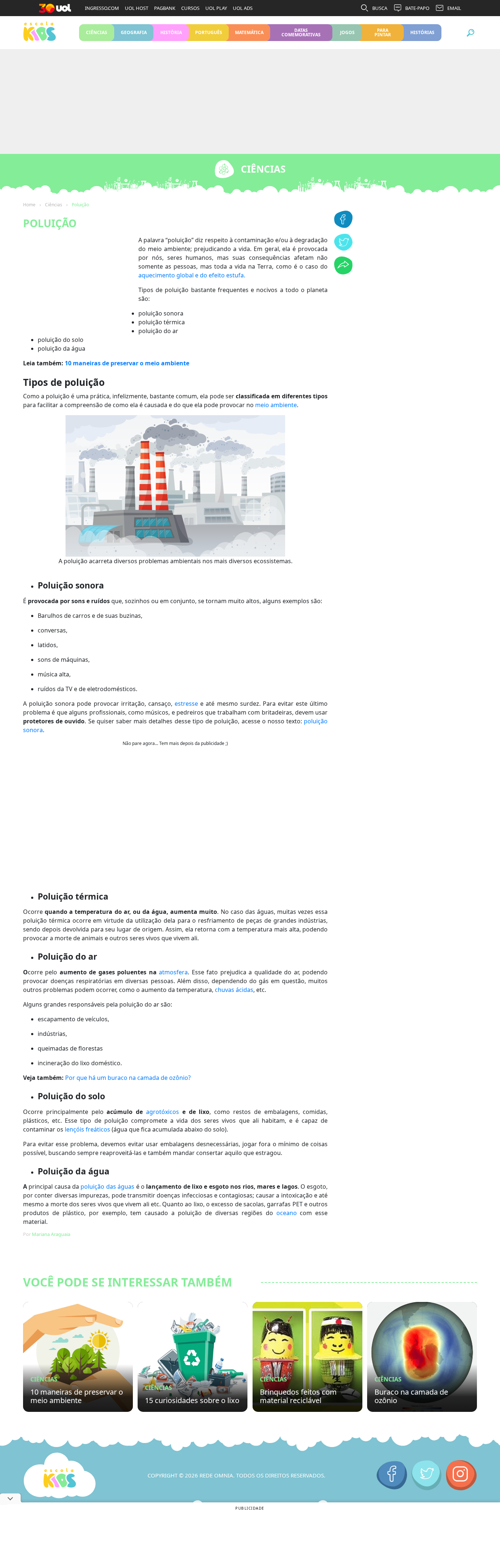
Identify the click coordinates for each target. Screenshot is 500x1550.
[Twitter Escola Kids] (426, 1475)
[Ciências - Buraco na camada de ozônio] (422, 1357)
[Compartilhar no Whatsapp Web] (343, 272)
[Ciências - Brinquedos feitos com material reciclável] (307, 1357)
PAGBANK (164, 8)
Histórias (423, 32)
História (171, 32)
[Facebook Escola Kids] (391, 1475)
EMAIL (454, 8)
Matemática (249, 32)
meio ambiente (276, 405)
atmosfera (173, 972)
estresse (186, 704)
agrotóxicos (162, 1112)
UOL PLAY (216, 8)
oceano (286, 1213)
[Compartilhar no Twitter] (343, 248)
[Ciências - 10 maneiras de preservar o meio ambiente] (78, 1357)
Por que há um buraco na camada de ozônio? (128, 1078)
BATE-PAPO (417, 8)
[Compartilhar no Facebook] (343, 226)
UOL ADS (243, 8)
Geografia (134, 32)
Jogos (347, 32)
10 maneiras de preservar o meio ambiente (127, 363)
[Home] (59, 1475)
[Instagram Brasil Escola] (461, 1475)
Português (209, 32)
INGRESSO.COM (102, 8)
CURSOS (190, 8)
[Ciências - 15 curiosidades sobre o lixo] (192, 1357)
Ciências (96, 32)
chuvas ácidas (234, 990)
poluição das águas (107, 1186)
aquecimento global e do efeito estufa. (191, 275)
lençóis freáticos (87, 1129)
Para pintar (382, 32)
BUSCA (379, 8)
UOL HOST (136, 8)
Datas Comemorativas (301, 32)
